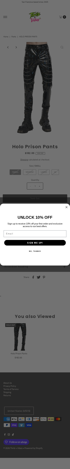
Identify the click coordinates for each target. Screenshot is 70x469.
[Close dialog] (66, 207)
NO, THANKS (35, 251)
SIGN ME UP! (35, 242)
